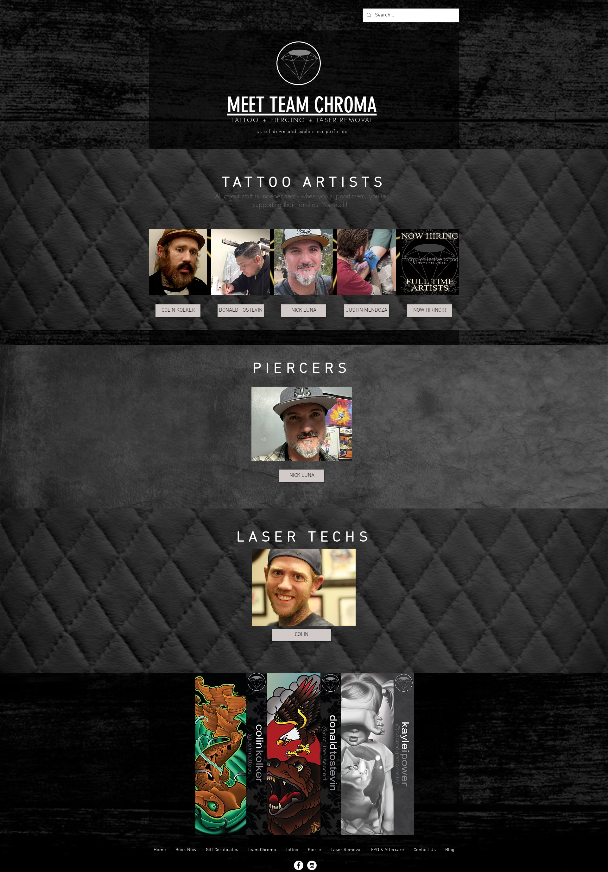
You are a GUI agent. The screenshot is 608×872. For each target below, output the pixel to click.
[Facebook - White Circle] (298, 865)
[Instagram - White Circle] (312, 865)
